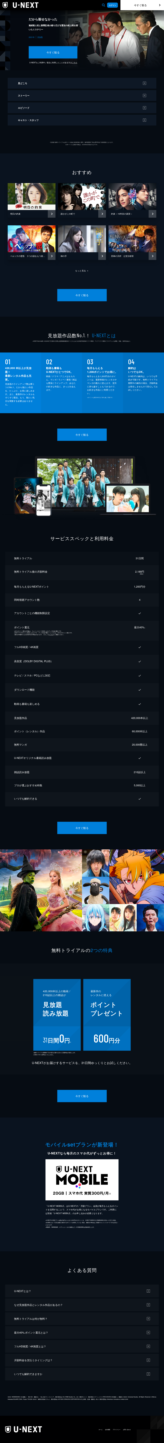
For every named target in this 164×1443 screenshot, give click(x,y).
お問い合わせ (127, 1429)
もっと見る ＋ (82, 270)
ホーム (100, 1429)
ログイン (112, 5)
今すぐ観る (140, 5)
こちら (74, 62)
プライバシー (116, 1429)
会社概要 (107, 1429)
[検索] (103, 5)
